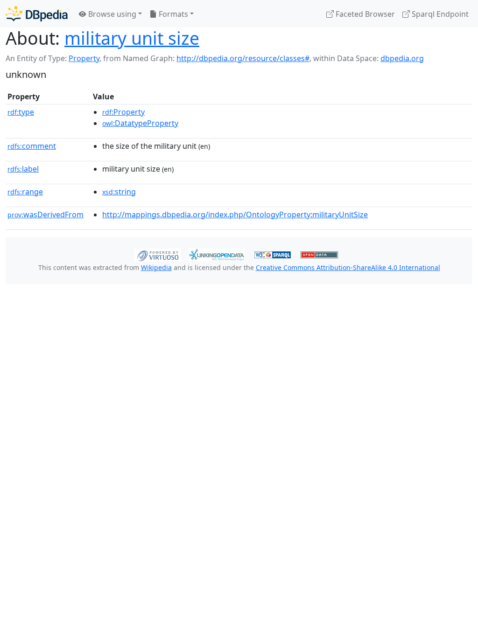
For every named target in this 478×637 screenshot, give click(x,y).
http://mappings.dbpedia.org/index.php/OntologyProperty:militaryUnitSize (235, 214)
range (25, 192)
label (23, 169)
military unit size (131, 38)
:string (119, 192)
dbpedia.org (402, 58)
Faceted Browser (364, 14)
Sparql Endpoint (439, 14)
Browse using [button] (111, 14)
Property (84, 58)
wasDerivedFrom (45, 214)
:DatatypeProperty (140, 123)
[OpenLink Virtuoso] (157, 254)
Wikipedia (156, 267)
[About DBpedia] (37, 14)
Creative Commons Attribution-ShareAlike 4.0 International (348, 267)
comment (31, 146)
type (20, 112)
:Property (123, 112)
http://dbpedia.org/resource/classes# (242, 58)
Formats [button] (172, 14)
